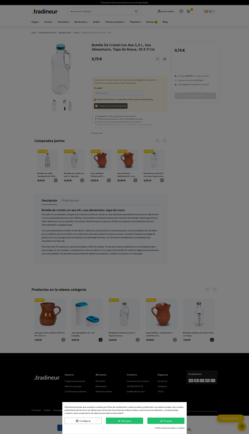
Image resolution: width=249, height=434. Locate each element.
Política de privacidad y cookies (169, 428)
